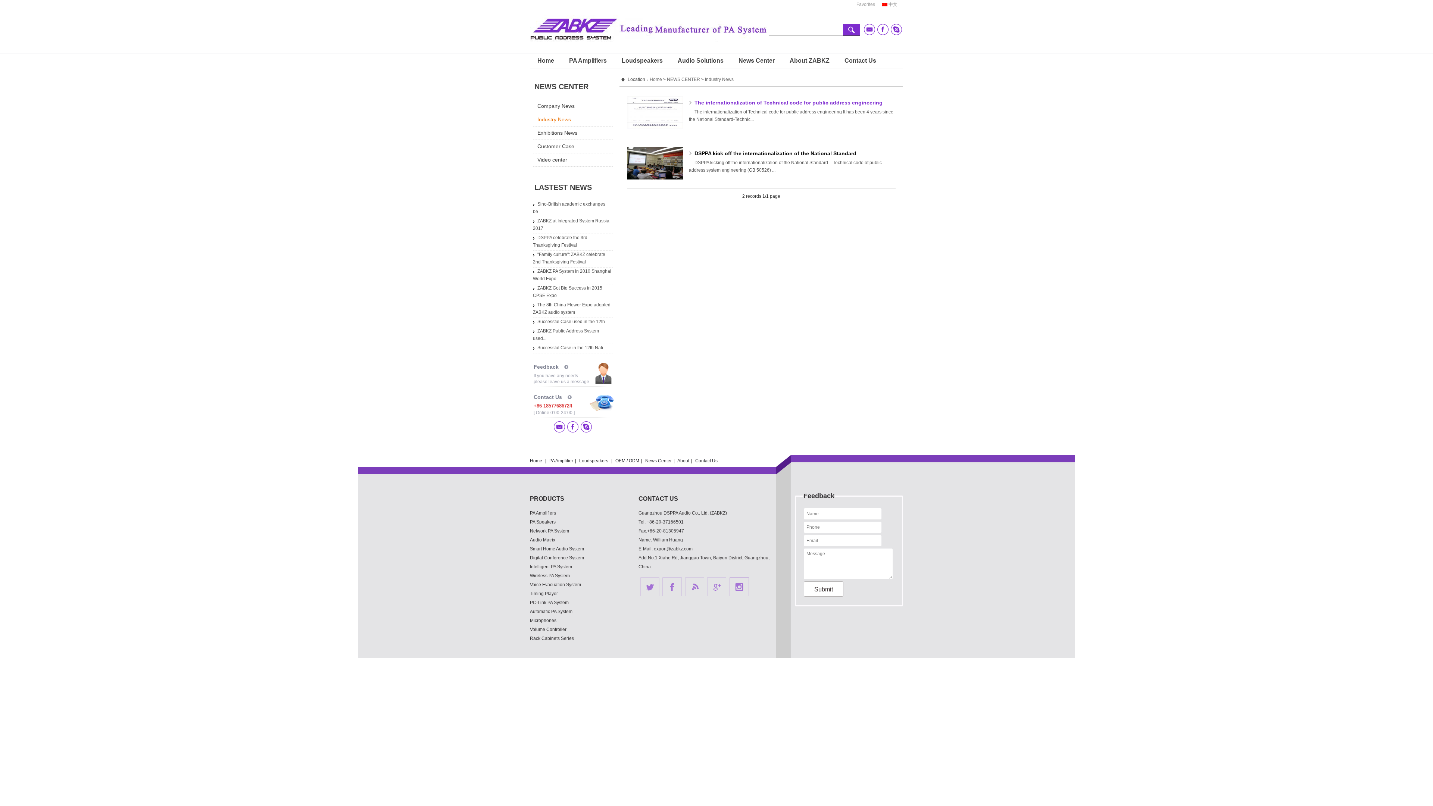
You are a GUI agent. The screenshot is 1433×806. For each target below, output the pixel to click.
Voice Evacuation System (555, 584)
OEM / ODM (627, 460)
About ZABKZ (810, 60)
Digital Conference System (557, 557)
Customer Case (555, 146)
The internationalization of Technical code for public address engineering (788, 103)
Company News (556, 106)
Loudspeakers (642, 60)
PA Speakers (543, 522)
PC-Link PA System (549, 602)
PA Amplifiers (588, 60)
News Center (757, 60)
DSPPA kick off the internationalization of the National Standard (775, 153)
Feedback (546, 367)
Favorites (865, 4)
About (683, 460)
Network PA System (549, 531)
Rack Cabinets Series (552, 638)
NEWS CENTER (683, 79)
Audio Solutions (701, 60)
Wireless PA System (550, 575)
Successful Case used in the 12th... (572, 321)
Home (545, 60)
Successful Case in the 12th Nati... (571, 347)
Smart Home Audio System (557, 549)
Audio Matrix (542, 540)
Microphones (543, 620)
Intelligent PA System (551, 566)
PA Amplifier (561, 460)
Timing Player (544, 593)
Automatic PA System (551, 611)
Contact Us (860, 60)
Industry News (554, 119)
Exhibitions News (557, 133)
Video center (552, 160)
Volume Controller (548, 629)
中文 (893, 4)
